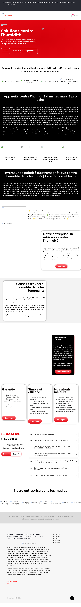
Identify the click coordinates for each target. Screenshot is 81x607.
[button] (3, 81)
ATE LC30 (56, 536)
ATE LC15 (56, 534)
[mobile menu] (64, 15)
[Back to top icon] (72, 598)
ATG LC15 (56, 540)
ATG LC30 (56, 542)
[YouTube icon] (76, 9)
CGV (8, 583)
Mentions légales (12, 581)
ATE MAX (56, 538)
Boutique (9, 418)
